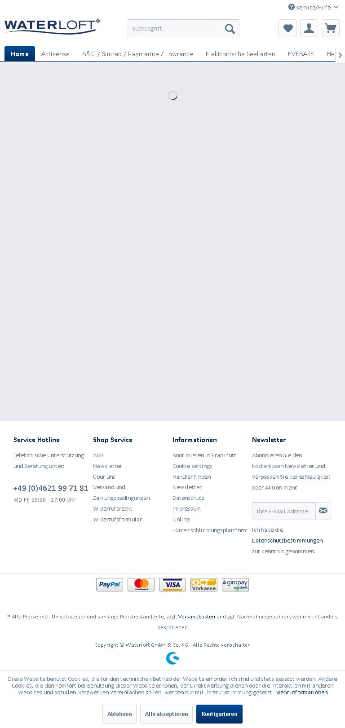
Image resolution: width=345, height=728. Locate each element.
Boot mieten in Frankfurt (204, 455)
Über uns (104, 476)
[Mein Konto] (309, 28)
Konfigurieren (219, 713)
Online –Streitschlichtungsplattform (210, 525)
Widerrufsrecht (113, 508)
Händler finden (191, 476)
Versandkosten (196, 616)
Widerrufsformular (117, 519)
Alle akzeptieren (166, 713)
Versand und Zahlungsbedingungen (121, 492)
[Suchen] (230, 28)
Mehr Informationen (301, 692)
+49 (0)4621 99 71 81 (50, 487)
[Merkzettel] (287, 28)
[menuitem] (184, 28)
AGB (98, 455)
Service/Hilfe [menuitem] (313, 7)
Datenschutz (188, 497)
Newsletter (107, 466)
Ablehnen (119, 713)
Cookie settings (192, 466)
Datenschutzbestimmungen (287, 540)
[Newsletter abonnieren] (323, 511)
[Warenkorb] (331, 28)
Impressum (186, 508)
